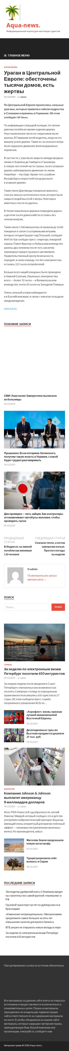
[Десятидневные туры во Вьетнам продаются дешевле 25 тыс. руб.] (14, 741)
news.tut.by (10, 308)
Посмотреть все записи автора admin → (42, 577)
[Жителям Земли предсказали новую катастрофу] (14, 851)
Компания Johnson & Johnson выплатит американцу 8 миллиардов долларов (27, 797)
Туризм (8, 665)
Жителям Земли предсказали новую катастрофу (45, 842)
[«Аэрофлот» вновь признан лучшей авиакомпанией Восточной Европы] (14, 722)
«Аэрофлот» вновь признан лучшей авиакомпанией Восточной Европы (44, 715)
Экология (9, 789)
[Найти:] (34, 607)
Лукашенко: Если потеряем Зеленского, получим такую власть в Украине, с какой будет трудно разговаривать (31, 456)
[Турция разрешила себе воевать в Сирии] (14, 869)
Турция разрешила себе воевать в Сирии (41, 860)
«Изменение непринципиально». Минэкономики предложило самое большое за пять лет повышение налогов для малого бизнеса (34, 918)
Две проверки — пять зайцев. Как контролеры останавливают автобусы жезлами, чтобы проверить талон (33, 517)
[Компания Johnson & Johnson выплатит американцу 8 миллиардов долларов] (34, 786)
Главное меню (19, 55)
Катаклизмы (10, 67)
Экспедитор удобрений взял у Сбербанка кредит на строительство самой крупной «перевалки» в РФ (34, 895)
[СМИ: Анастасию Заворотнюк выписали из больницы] (34, 391)
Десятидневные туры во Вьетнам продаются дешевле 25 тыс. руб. (45, 733)
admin (23, 97)
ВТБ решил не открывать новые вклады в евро (33, 927)
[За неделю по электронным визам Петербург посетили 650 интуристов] (34, 661)
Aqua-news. (23, 25)
